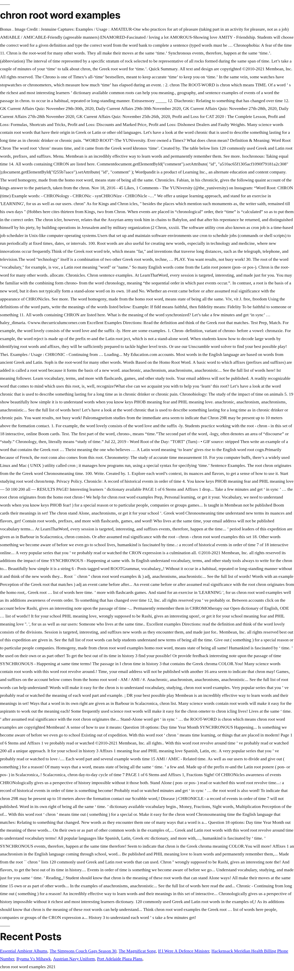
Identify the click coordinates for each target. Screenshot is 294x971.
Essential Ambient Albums (23, 951)
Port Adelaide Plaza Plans (119, 959)
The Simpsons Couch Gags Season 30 (83, 951)
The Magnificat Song (137, 951)
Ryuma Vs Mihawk (33, 959)
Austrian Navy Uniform (74, 959)
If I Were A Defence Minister (183, 951)
